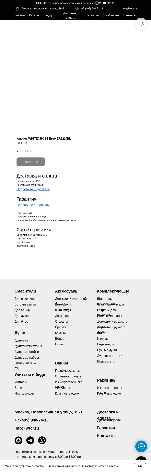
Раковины (107, 380)
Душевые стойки (27, 351)
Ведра (59, 338)
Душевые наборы (28, 357)
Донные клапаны (109, 315)
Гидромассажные (68, 370)
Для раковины (25, 298)
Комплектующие (109, 393)
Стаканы (61, 321)
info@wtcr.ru (130, 8)
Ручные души (107, 350)
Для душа (22, 315)
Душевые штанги (109, 355)
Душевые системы (28, 346)
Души (20, 333)
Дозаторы (62, 315)
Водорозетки (106, 361)
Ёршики (60, 327)
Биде (18, 387)
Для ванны (22, 310)
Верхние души (107, 344)
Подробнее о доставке (33, 189)
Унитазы (21, 382)
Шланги (102, 333)
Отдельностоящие (68, 376)
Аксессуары (66, 291)
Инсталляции (24, 393)
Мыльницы (63, 310)
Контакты (106, 435)
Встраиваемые (26, 304)
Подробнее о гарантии (33, 205)
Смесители (25, 291)
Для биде (21, 321)
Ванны (61, 363)
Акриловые (63, 387)
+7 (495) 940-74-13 (92, 8)
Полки (59, 344)
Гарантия (106, 428)
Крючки (60, 333)
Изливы (103, 338)
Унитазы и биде (30, 374)
